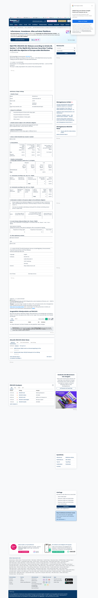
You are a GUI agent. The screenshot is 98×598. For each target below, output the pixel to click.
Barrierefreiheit (35, 588)
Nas (43, 17)
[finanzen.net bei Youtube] (49, 580)
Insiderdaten (59, 464)
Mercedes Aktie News (44, 567)
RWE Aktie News (42, 565)
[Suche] (45, 21)
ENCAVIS (28, 56)
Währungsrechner (58, 580)
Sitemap (11, 583)
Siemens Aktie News (41, 569)
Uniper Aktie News (22, 568)
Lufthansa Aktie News (60, 565)
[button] (52, 21)
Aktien (11, 24)
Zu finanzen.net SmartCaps (66, 388)
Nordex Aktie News (54, 567)
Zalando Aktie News (30, 572)
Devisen (68, 24)
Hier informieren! (61, 519)
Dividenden (68, 464)
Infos (33, 308)
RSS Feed (49, 356)
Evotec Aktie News (31, 568)
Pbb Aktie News (55, 572)
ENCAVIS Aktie (20, 27)
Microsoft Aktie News (14, 564)
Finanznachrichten (26, 560)
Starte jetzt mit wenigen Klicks (17, 306)
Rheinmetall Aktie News (54, 561)
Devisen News (70, 560)
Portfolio (59, 466)
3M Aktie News (12, 574)
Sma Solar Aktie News (34, 571)
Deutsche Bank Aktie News (33, 564)
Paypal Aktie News (33, 565)
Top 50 (58, 462)
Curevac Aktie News (51, 569)
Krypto (62, 24)
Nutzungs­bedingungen (37, 583)
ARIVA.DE (42, 596)
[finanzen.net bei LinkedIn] (46, 582)
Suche (66, 53)
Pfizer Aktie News (63, 568)
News (16, 24)
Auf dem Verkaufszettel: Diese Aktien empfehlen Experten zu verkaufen (65, 105)
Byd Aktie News (12, 567)
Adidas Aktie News (70, 569)
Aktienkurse (59, 457)
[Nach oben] (74, 596)
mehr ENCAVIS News (14, 356)
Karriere (11, 580)
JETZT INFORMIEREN (23, 551)
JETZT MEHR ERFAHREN (58, 551)
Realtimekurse (60, 459)
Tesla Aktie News (64, 561)
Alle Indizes (68, 459)
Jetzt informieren (19, 39)
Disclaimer (34, 582)
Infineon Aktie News (24, 565)
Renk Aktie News (50, 565)
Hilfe (21, 579)
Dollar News (12, 561)
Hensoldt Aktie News (14, 565)
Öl (64, 17)
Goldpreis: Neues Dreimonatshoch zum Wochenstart (65, 112)
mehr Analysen (13, 404)
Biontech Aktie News (21, 567)
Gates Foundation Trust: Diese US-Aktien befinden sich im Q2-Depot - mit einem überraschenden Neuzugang (65, 109)
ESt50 (18, 17)
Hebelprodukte (43, 24)
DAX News (34, 560)
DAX (10, 17)
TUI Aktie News (53, 562)
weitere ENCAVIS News (62, 134)
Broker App (56, 582)
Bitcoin (50, 17)
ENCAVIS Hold (22, 397)
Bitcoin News (36, 561)
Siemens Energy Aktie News (42, 562)
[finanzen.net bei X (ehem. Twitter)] (44, 582)
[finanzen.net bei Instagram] (44, 580)
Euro (58, 17)
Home (11, 27)
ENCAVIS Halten (22, 395)
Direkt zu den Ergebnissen (63, 508)
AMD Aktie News (13, 568)
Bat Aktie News (12, 572)
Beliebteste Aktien (70, 457)
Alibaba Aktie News (56, 571)
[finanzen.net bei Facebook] (46, 580)
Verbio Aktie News (64, 572)
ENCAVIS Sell (22, 392)
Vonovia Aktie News (64, 567)
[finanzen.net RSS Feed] (48, 585)
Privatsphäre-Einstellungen (35, 586)
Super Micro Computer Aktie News (43, 572)
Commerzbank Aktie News (55, 564)
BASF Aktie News (13, 562)
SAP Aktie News (23, 564)
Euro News (18, 561)
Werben (22, 580)
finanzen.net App (58, 579)
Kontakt (11, 579)
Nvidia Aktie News (44, 561)
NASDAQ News (62, 560)
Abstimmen (66, 506)
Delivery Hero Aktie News (45, 571)
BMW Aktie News (21, 572)
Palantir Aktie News (22, 569)
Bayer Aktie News (21, 562)
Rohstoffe (56, 24)
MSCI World (26, 17)
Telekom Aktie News (66, 571)
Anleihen (50, 24)
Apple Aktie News (44, 564)
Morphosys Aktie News (41, 568)
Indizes (20, 24)
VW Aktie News (20, 574)
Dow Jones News (54, 560)
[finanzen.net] (14, 20)
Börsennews (12, 560)
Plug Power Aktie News (67, 564)
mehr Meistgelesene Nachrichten (64, 122)
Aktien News (18, 560)
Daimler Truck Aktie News (23, 571)
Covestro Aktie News (31, 569)
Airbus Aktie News (70, 565)
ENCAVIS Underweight (24, 399)
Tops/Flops (68, 462)
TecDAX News (47, 560)
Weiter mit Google (82, 21)
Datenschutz (34, 580)
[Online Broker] (14, 21)
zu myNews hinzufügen (15, 358)
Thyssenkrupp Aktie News (33, 567)
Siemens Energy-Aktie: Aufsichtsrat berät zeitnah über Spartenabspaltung (65, 119)
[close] (92, 5)
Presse (10, 582)
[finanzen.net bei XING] (49, 582)
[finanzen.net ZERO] (70, 33)
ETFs (30, 24)
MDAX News (40, 560)
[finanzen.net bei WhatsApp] (45, 585)
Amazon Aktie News (30, 562)
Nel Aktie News (12, 571)
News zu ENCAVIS (28, 27)
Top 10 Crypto (35, 17)
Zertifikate (35, 24)
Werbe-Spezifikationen (25, 582)
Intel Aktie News (13, 569)
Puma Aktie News (61, 569)
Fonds (25, 24)
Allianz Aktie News (61, 562)
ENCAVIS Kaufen (22, 401)
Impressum (34, 579)
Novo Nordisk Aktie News (52, 568)
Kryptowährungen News (27, 561)
